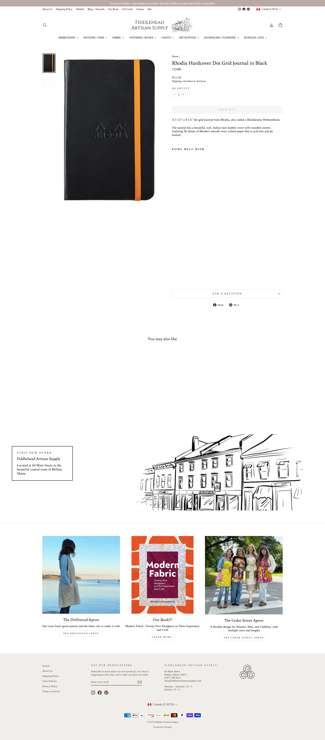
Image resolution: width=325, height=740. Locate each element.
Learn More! (162, 637)
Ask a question (227, 293)
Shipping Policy (64, 9)
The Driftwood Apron (81, 633)
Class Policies (49, 681)
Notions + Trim (94, 37)
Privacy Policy (50, 686)
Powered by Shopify (162, 727)
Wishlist (80, 9)
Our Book (113, 9)
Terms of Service (51, 691)
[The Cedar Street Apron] (244, 575)
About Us (47, 9)
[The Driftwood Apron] (81, 575)
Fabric (117, 37)
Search (45, 665)
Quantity (181, 88)
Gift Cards (127, 9)
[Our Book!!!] (162, 575)
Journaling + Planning (220, 37)
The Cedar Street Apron (244, 638)
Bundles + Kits (254, 37)
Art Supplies (187, 37)
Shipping (176, 81)
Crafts (166, 37)
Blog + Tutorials (96, 9)
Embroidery (67, 37)
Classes (140, 9)
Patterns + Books (141, 37)
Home (175, 56)
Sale (149, 9)
